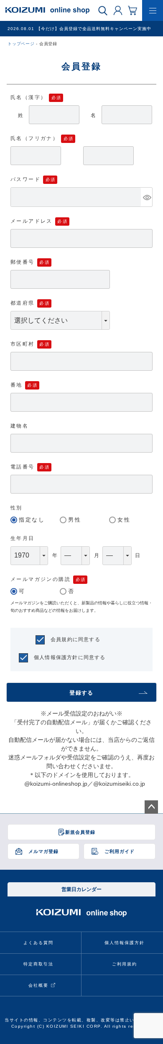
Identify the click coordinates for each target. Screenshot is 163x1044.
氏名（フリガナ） (34, 138)
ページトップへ (151, 807)
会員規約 (62, 639)
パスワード (25, 179)
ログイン (118, 10)
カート (132, 10)
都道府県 (22, 303)
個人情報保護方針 (56, 657)
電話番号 (22, 467)
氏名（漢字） (28, 97)
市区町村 (22, 344)
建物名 (19, 426)
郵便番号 (22, 262)
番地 (16, 385)
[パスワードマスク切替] (146, 197)
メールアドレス (31, 221)
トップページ (21, 43)
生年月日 (22, 538)
